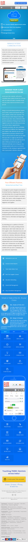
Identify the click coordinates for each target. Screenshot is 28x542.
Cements (10, 511)
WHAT (5, 331)
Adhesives (19, 522)
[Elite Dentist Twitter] (15, 495)
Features (14, 484)
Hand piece (17, 517)
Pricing (20, 484)
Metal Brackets (13, 522)
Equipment (10, 509)
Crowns (9, 512)
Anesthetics (10, 532)
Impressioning (16, 511)
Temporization (24, 511)
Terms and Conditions (11, 492)
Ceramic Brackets (11, 521)
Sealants (16, 525)
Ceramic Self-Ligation (20, 521)
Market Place (14, 486)
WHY (14, 331)
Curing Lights (9, 516)
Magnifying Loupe (16, 519)
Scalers (23, 530)
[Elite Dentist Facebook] (13, 495)
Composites (19, 506)
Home (8, 484)
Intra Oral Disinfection (18, 532)
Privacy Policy (14, 491)
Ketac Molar (16, 503)
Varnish (12, 525)
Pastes (8, 525)
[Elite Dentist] (3, 3)
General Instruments (15, 527)
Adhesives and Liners (12, 506)
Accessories (3, 523)
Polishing (9, 530)
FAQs (19, 491)
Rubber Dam (24, 519)
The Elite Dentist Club (6, 491)
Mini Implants (8, 514)
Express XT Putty (4, 504)
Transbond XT (10, 503)
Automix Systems (16, 516)
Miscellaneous (4, 517)
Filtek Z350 (22, 503)
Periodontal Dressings (16, 530)
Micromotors (11, 517)
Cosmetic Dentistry (5, 508)
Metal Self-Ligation (5, 522)
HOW (23, 331)
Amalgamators (9, 519)
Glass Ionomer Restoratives (15, 508)
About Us (23, 491)
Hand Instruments (10, 528)
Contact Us (19, 492)
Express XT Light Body (13, 504)
